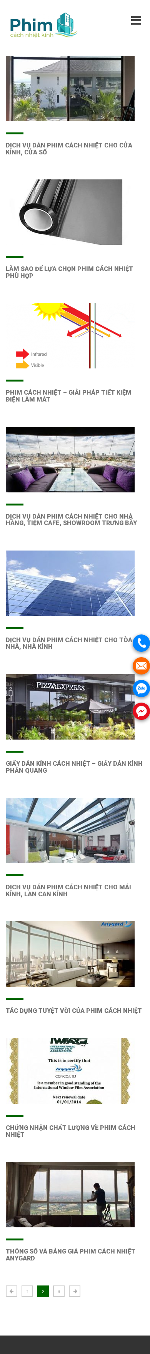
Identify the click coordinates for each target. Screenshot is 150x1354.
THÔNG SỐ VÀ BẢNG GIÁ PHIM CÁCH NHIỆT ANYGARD (70, 1255)
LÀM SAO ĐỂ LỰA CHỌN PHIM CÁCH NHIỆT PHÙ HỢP (69, 272)
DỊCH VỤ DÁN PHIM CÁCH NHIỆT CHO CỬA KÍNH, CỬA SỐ (69, 149)
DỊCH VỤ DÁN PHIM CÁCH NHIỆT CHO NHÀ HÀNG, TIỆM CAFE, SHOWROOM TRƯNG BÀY (71, 520)
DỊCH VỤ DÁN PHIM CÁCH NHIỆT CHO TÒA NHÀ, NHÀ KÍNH (69, 643)
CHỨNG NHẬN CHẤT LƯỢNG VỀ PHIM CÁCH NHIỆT (70, 1131)
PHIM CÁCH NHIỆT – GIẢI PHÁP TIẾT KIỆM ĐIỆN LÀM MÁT (69, 396)
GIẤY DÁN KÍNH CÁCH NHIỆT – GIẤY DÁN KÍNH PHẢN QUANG (74, 767)
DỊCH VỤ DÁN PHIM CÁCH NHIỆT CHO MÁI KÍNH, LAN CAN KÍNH (68, 891)
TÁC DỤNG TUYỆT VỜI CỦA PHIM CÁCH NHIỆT (74, 1010)
